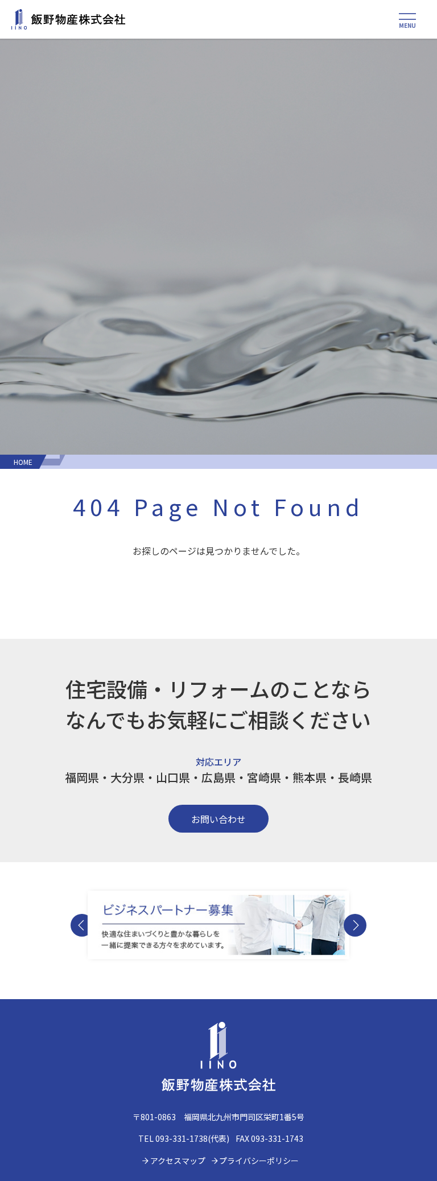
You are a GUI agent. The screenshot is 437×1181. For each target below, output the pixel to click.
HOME (23, 462)
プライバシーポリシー (259, 1160)
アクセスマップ (177, 1160)
